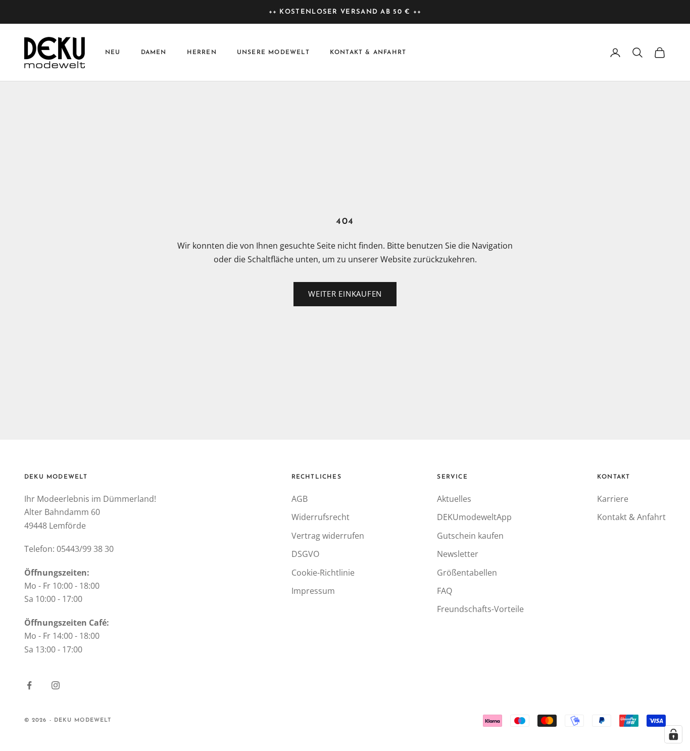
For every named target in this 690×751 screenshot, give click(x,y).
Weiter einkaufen (345, 294)
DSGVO (305, 553)
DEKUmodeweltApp (474, 517)
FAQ (444, 590)
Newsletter (457, 553)
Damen (154, 53)
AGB (299, 498)
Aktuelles (454, 498)
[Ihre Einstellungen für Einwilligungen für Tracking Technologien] (673, 734)
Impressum (313, 590)
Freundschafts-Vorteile (480, 609)
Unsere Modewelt (273, 53)
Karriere (612, 498)
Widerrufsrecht (320, 517)
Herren (202, 53)
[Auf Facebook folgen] (29, 685)
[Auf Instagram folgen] (56, 685)
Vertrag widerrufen (327, 535)
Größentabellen (467, 572)
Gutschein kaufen (470, 535)
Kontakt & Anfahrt (368, 53)
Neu (113, 53)
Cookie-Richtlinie (323, 572)
